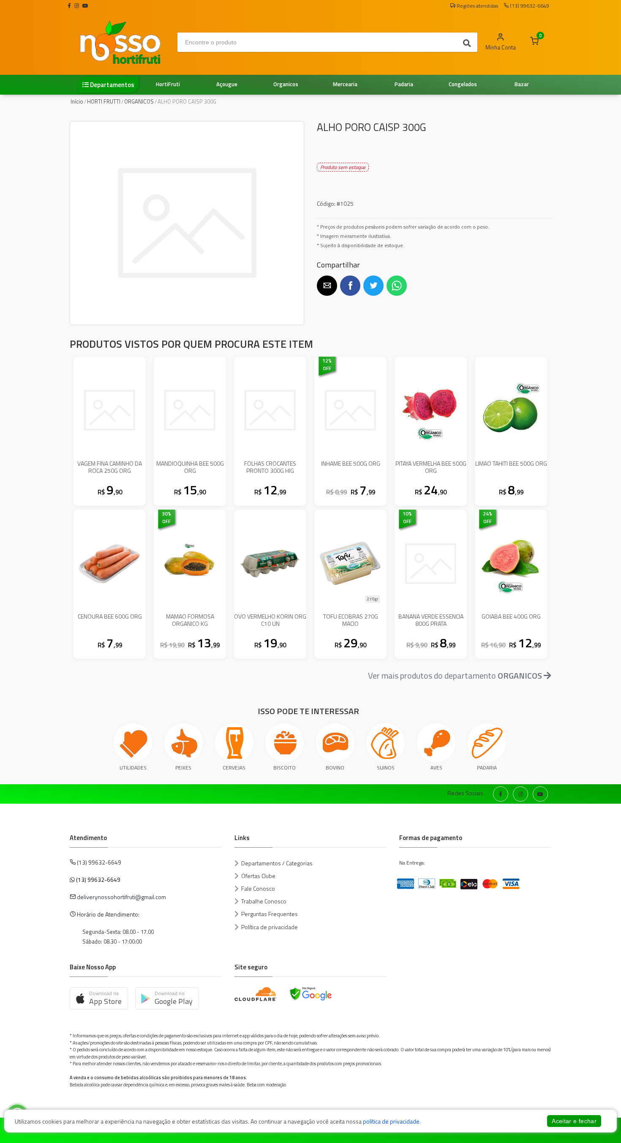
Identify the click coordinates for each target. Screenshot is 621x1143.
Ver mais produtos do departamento (455, 675)
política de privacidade (391, 1121)
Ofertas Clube (258, 875)
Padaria (487, 768)
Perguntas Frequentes (269, 913)
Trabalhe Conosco (263, 901)
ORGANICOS (139, 101)
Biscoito (284, 768)
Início (77, 101)
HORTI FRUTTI (103, 101)
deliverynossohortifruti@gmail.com (121, 896)
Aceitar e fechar (574, 1121)
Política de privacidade (269, 926)
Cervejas (234, 768)
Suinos (386, 768)
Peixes (183, 768)
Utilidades (133, 768)
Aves (436, 768)
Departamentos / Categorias (277, 863)
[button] (327, 286)
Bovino (335, 768)
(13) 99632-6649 (98, 879)
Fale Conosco (258, 888)
